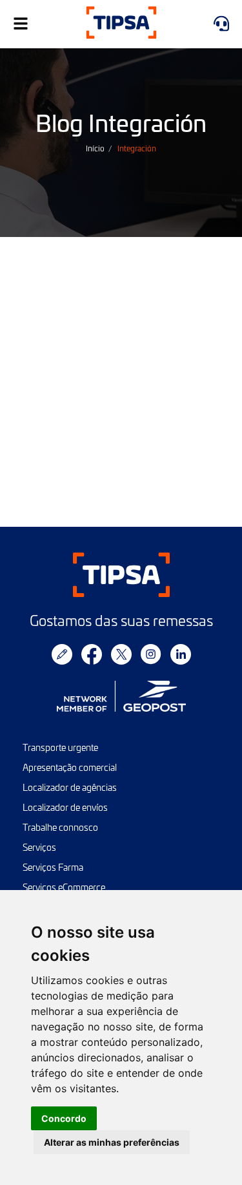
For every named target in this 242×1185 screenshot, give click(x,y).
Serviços (39, 847)
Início (95, 148)
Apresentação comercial (70, 767)
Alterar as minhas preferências (111, 1142)
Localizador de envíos (65, 807)
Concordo (63, 1118)
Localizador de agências (70, 787)
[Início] (121, 24)
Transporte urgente (60, 747)
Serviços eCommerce (64, 887)
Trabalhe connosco (60, 827)
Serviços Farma (53, 867)
